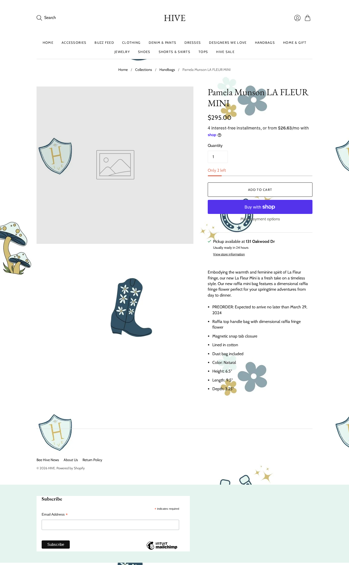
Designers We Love (228, 42)
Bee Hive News (48, 460)
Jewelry (122, 52)
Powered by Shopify (70, 468)
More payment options (260, 218)
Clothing (131, 42)
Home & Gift (294, 42)
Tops (203, 52)
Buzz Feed (104, 42)
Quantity (215, 145)
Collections (143, 69)
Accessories (74, 42)
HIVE (174, 18)
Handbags (265, 42)
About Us (71, 460)
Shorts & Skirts (175, 52)
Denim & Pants (162, 42)
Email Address (55, 514)
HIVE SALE (225, 52)
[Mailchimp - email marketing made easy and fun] (162, 549)
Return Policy (92, 460)
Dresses (192, 42)
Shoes (144, 52)
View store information (229, 254)
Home (48, 42)
